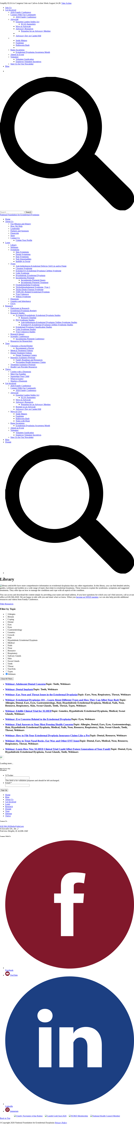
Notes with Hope (23, 47)
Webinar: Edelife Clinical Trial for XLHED (28, 711)
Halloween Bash (22, 45)
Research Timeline (28, 318)
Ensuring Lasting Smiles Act (27, 22)
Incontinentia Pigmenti (25, 278)
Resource (12, 651)
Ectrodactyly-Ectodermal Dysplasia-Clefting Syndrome (38, 271)
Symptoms (14, 250)
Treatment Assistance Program (22, 364)
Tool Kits (12, 669)
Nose (10, 648)
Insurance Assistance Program (22, 357)
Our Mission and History (20, 224)
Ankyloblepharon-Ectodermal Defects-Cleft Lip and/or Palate (41, 266)
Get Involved (10, 10)
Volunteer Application (25, 59)
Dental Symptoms (23, 254)
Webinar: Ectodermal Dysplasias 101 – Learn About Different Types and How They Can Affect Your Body (62, 700)
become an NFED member (87, 597)
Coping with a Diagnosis (20, 372)
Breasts (11, 617)
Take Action (66, 3)
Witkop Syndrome (23, 296)
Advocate (14, 19)
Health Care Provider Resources (23, 367)
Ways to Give (16, 38)
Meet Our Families (18, 374)
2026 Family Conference (20, 12)
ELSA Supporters (28, 24)
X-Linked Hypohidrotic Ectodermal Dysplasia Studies (38, 315)
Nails (10, 645)
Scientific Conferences (19, 336)
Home (7, 219)
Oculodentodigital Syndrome (28, 285)
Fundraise (20, 43)
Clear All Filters (7, 679)
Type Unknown (22, 294)
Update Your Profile (24, 240)
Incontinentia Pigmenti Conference (30, 339)
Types (12, 264)
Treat (7, 343)
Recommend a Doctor (25, 348)
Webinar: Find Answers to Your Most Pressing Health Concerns (39, 724)
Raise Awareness (17, 50)
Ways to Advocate (23, 26)
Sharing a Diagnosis (18, 381)
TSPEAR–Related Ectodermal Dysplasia (33, 292)
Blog (7, 66)
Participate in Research (19, 308)
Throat (10, 666)
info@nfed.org (18, 826)
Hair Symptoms (22, 257)
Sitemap (8, 813)
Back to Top (5, 1118)
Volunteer (14, 57)
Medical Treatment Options (21, 350)
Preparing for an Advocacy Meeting (36, 31)
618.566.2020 (6, 826)
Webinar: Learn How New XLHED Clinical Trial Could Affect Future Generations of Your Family (58, 749)
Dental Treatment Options (21, 353)
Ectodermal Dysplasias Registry (23, 311)
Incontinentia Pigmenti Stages (33, 280)
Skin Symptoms (22, 252)
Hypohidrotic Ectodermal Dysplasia (30, 275)
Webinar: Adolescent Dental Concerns (25, 684)
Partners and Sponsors (19, 231)
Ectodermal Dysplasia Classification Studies (34, 327)
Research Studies (17, 313)
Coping (11, 619)
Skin (10, 658)
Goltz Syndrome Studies (26, 329)
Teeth (10, 664)
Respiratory (12, 653)
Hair (10, 638)
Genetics (11, 632)
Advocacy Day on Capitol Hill (28, 36)
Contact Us (15, 238)
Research (9, 306)
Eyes (10, 627)
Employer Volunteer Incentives (28, 61)
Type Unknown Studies (25, 332)
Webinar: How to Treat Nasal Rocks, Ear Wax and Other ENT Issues (42, 740)
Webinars (14, 247)
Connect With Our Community (23, 15)
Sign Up (4, 790)
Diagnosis (14, 299)
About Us (9, 221)
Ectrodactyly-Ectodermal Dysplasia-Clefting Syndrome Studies (47, 325)
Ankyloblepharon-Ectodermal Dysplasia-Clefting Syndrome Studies (49, 322)
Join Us (8, 8)
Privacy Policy (61, 1123)
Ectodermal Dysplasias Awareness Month (33, 52)
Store (12, 235)
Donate (8, 71)
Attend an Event (17, 54)
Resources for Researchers (21, 341)
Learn (7, 242)
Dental (10, 622)
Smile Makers (21, 40)
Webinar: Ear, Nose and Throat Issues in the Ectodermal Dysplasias (41, 694)
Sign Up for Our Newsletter (22, 64)
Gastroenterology (15, 630)
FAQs (12, 303)
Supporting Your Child (19, 376)
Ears (10, 624)
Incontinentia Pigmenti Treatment (34, 282)
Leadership (15, 228)
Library (13, 245)
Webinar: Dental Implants (19, 689)
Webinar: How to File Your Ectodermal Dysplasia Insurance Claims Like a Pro (47, 735)
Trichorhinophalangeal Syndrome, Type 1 (33, 287)
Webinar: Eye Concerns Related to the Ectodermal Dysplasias (38, 719)
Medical (11, 643)
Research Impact (17, 334)
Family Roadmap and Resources (29, 360)
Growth (11, 635)
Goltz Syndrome (22, 273)
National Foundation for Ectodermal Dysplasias (19, 215)
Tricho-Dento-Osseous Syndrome (29, 289)
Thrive (8, 369)
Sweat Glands (13, 661)
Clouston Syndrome (24, 268)
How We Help (16, 226)
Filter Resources (6, 604)
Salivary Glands (14, 656)
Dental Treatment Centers (26, 355)
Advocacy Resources (24, 29)
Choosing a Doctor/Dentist (21, 346)
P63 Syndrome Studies (25, 320)
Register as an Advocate (26, 33)
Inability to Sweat (23, 261)
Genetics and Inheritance (20, 301)
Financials (14, 233)
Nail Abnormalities (23, 259)
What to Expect (16, 379)
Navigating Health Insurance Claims (31, 362)
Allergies (11, 614)
